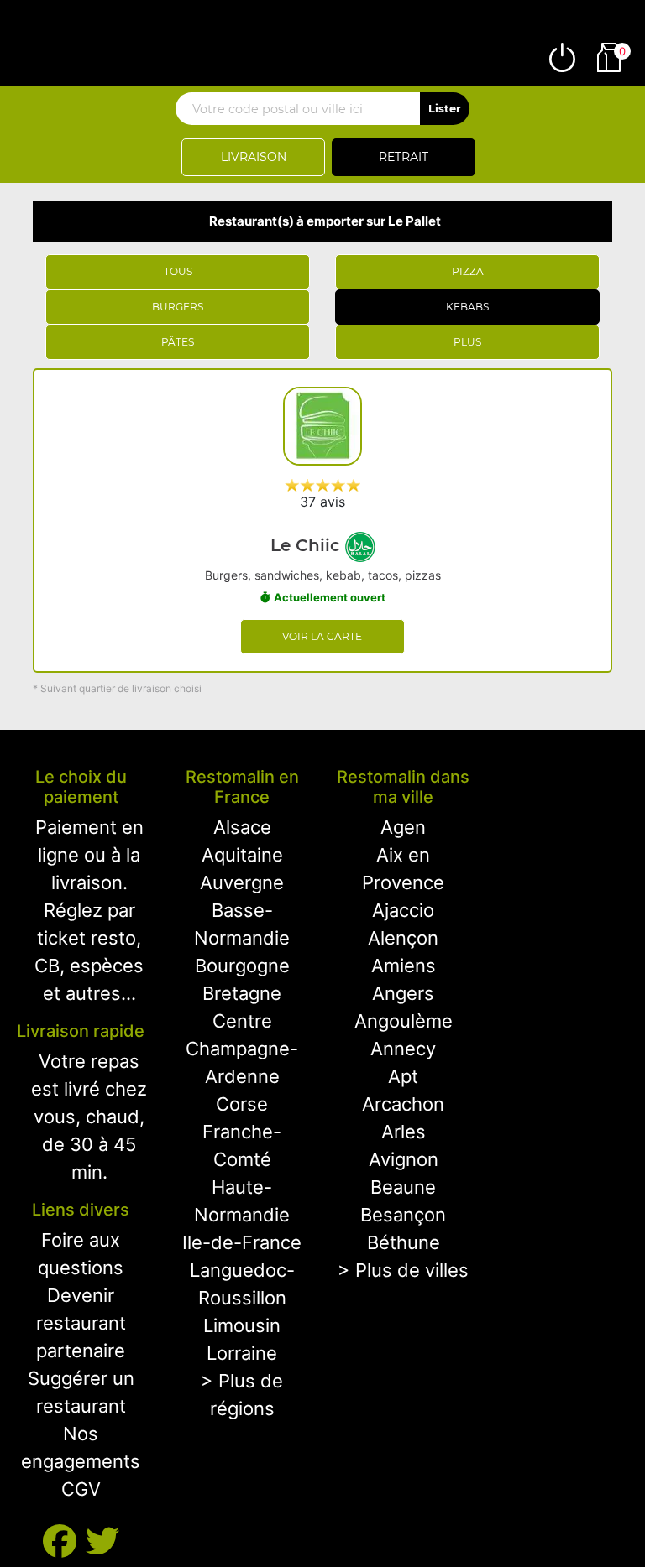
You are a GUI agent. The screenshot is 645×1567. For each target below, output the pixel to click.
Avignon (403, 1159)
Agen (403, 827)
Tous (178, 271)
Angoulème (403, 1021)
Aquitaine (242, 855)
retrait (403, 156)
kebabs (467, 306)
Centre (242, 1021)
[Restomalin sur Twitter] (102, 1541)
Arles (403, 1132)
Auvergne (242, 882)
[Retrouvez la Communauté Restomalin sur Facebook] (64, 1541)
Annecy (403, 1048)
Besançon (403, 1215)
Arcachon (403, 1104)
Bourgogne (242, 965)
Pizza (468, 271)
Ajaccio (403, 910)
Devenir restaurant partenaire (81, 1322)
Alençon (403, 938)
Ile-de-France (242, 1242)
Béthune (403, 1242)
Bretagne (241, 993)
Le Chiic (307, 545)
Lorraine (242, 1353)
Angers (403, 993)
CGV (81, 1489)
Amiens (403, 965)
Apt (403, 1076)
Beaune (403, 1187)
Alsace (242, 827)
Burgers (177, 306)
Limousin (242, 1325)
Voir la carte (322, 636)
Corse (242, 1104)
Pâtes (177, 342)
